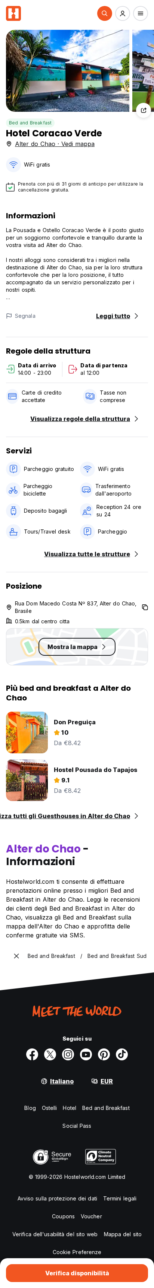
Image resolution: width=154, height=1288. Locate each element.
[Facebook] (32, 1054)
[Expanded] (16, 956)
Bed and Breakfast (30, 123)
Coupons (63, 1216)
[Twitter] (50, 1054)
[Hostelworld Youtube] (86, 1054)
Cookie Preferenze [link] (77, 1252)
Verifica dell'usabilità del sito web (55, 1234)
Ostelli (49, 1108)
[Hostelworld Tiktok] (122, 1054)
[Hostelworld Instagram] (68, 1054)
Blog (30, 1108)
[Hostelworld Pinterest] (104, 1054)
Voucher (91, 1216)
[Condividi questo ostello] (143, 110)
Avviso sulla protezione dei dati (57, 1198)
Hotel (69, 1108)
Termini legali (119, 1198)
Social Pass (76, 1126)
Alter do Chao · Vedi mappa (55, 144)
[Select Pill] (104, 13)
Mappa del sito (123, 1234)
